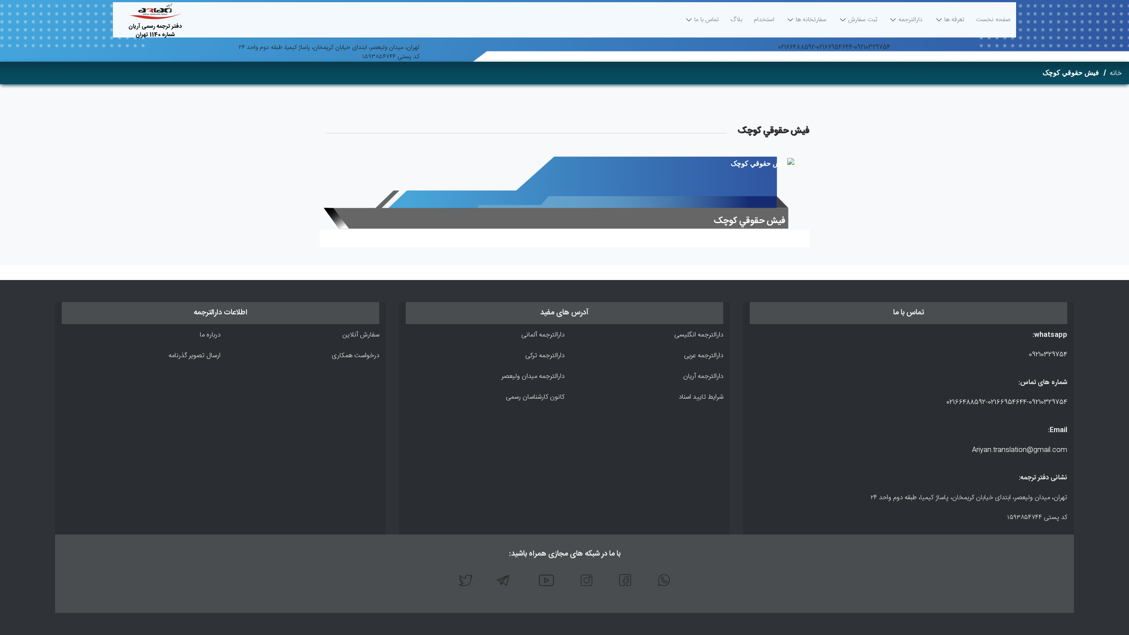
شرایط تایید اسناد (701, 397)
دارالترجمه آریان (703, 376)
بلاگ (736, 20)
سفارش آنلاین (360, 334)
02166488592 (796, 47)
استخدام (764, 20)
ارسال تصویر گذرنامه (194, 355)
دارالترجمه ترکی (544, 355)
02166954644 (834, 47)
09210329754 (872, 47)
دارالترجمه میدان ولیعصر (532, 376)
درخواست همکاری (355, 355)
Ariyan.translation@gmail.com (1019, 450)
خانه (1116, 73)
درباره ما (210, 334)
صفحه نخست (993, 22)
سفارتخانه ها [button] (811, 20)
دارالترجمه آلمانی (542, 334)
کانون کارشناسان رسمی (535, 397)
